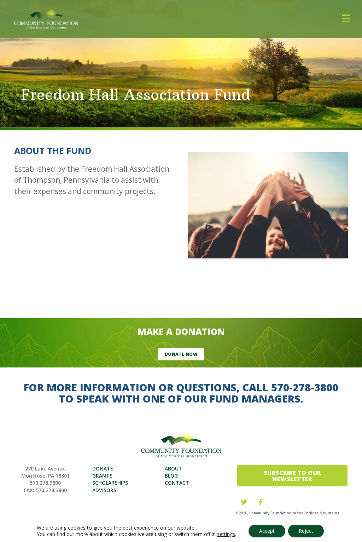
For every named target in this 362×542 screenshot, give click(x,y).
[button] (181, 354)
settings (226, 534)
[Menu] (346, 19)
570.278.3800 (45, 482)
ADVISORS (104, 490)
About (173, 468)
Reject (306, 530)
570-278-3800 (304, 387)
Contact (177, 482)
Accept (267, 530)
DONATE (102, 468)
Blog (171, 475)
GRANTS (102, 475)
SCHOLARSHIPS (110, 482)
